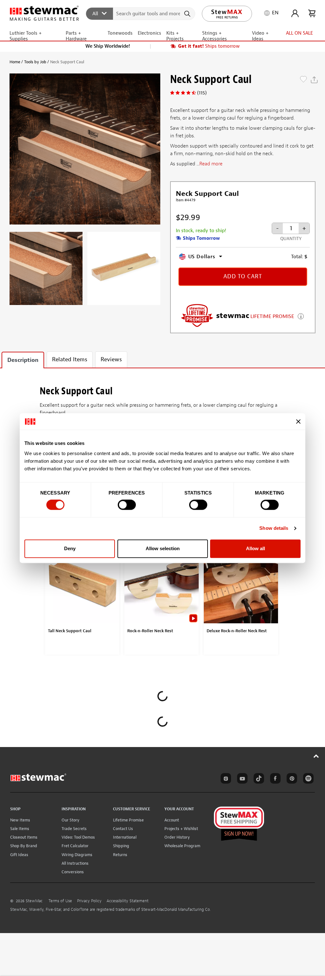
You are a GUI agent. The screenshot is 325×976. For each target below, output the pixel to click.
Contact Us (123, 828)
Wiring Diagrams (77, 854)
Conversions (73, 872)
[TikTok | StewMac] (257, 779)
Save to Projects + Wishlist (303, 80)
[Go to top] (316, 756)
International (124, 837)
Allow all (255, 548)
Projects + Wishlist (181, 828)
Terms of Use (60, 900)
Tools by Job (35, 62)
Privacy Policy (89, 900)
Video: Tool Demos (78, 837)
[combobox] (141, 13)
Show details (273, 528)
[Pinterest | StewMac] (290, 779)
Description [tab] (22, 360)
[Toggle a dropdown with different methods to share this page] (314, 80)
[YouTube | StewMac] (241, 779)
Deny (70, 548)
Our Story (70, 820)
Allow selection (163, 548)
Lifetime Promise (128, 820)
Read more (210, 164)
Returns (120, 854)
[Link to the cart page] (311, 13)
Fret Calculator (75, 845)
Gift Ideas (19, 854)
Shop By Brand (23, 845)
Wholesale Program (182, 845)
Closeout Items (23, 837)
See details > (301, 315)
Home (15, 62)
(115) (202, 93)
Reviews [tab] (111, 359)
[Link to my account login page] (295, 13)
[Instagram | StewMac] (224, 779)
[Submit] (188, 14)
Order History (177, 837)
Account (171, 820)
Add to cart (242, 276)
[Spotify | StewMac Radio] (307, 779)
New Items (20, 820)
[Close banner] (298, 421)
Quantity (291, 238)
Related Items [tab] (69, 359)
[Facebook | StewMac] (274, 779)
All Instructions (75, 863)
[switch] (127, 505)
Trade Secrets (74, 828)
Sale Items (19, 828)
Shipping (121, 845)
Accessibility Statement (128, 900)
